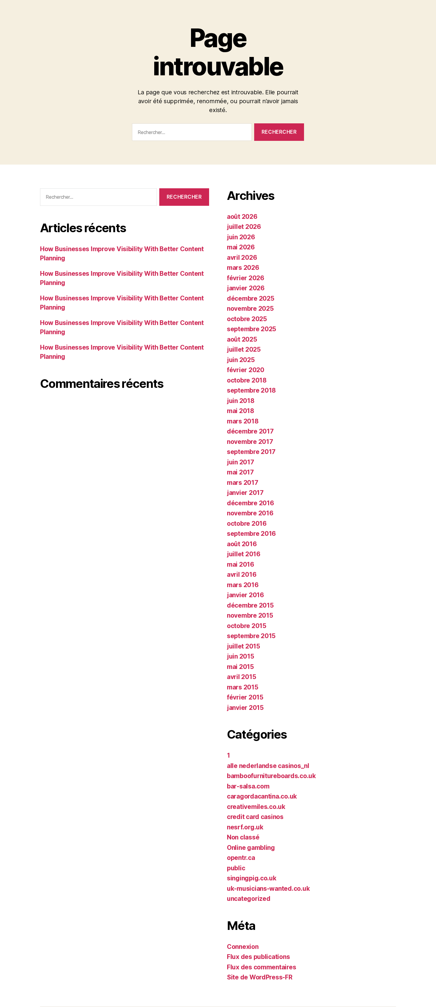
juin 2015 (240, 656)
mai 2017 (240, 472)
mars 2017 (242, 482)
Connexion (243, 946)
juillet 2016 (243, 554)
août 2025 (242, 339)
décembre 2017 (250, 431)
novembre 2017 (250, 441)
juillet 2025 (244, 349)
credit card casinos (255, 816)
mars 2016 (243, 585)
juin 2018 (240, 400)
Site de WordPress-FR (259, 977)
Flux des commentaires (261, 967)
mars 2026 (243, 267)
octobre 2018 (247, 380)
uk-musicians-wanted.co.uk (268, 888)
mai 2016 (240, 564)
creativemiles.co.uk (256, 806)
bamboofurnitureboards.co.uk (271, 776)
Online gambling (251, 847)
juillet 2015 (243, 646)
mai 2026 (241, 247)
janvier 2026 (246, 288)
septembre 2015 (251, 636)
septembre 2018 (251, 390)
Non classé (243, 837)
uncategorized (248, 898)
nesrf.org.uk (245, 827)
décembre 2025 (250, 298)
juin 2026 (241, 237)
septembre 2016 (251, 533)
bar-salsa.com (248, 786)
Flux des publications (258, 956)
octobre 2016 (247, 523)
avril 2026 (242, 257)
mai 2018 (240, 411)
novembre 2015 (250, 615)
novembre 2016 (250, 513)
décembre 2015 (250, 605)
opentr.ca (241, 857)
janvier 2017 (245, 492)
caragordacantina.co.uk (262, 796)
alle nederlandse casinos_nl (268, 765)
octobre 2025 (247, 319)
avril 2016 (241, 574)
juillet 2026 (244, 226)
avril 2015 (241, 677)
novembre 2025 (250, 308)
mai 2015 (240, 666)
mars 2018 (243, 421)
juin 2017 (240, 462)
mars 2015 (242, 687)
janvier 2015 (245, 707)
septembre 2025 (251, 329)
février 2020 (245, 370)
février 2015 (245, 697)
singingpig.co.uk (251, 878)
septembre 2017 (251, 451)
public (236, 868)
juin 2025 (241, 360)
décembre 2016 (250, 503)
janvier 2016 (245, 595)
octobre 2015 (246, 626)
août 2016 (242, 544)
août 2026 (242, 216)
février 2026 (245, 278)
